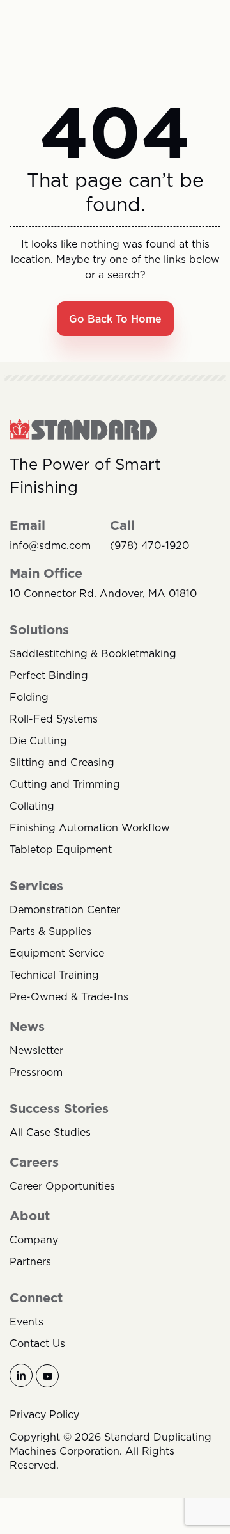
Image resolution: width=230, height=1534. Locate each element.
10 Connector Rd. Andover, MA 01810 (103, 593)
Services (36, 886)
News (27, 1026)
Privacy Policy (44, 1414)
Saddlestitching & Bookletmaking (93, 653)
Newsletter (36, 1050)
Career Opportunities (62, 1186)
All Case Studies (50, 1132)
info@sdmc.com (50, 545)
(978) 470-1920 (149, 545)
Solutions (39, 630)
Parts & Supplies (50, 931)
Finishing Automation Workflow (90, 827)
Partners (30, 1261)
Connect (36, 1298)
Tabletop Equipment (61, 849)
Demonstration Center (65, 909)
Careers (34, 1162)
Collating (32, 806)
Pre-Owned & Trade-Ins (69, 996)
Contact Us (37, 1343)
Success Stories (59, 1108)
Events (26, 1321)
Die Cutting (38, 740)
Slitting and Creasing (62, 762)
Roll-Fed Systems (54, 719)
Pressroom (36, 1072)
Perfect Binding (49, 675)
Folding (29, 697)
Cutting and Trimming (65, 784)
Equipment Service (57, 953)
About (30, 1216)
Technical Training (54, 975)
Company (34, 1240)
